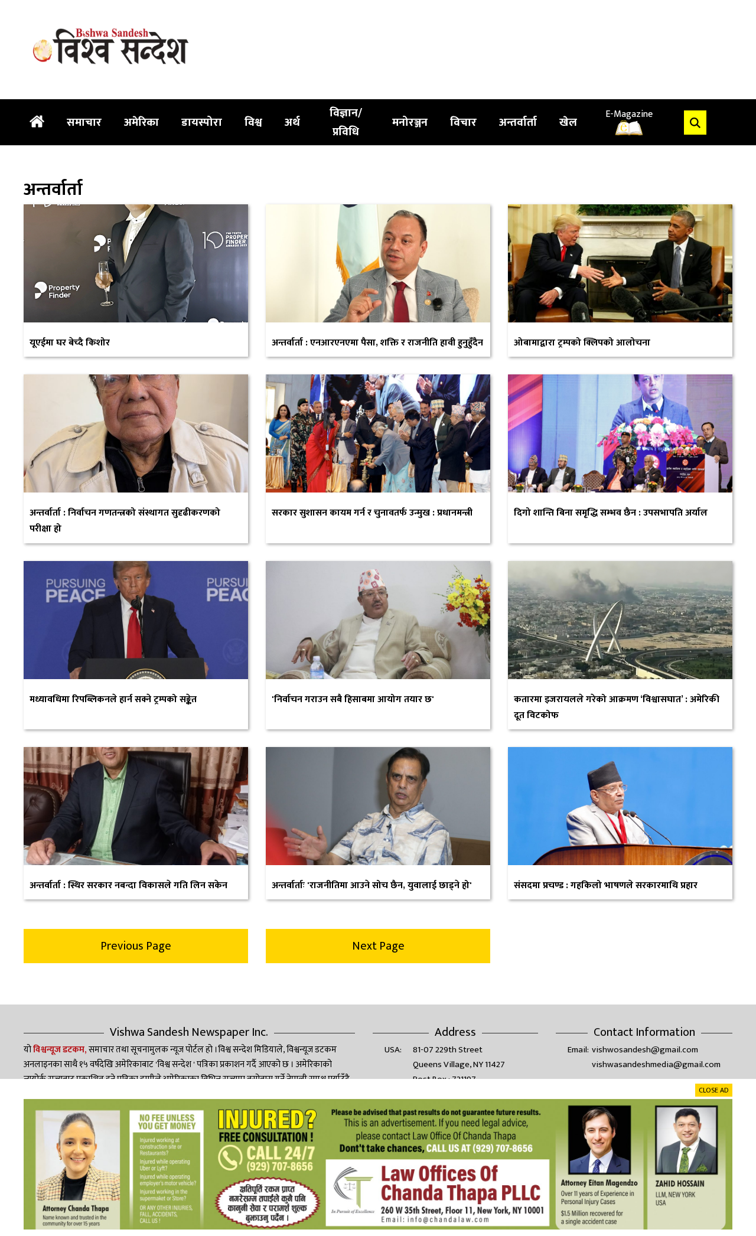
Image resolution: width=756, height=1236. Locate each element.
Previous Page (135, 946)
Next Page (378, 946)
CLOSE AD (714, 1090)
